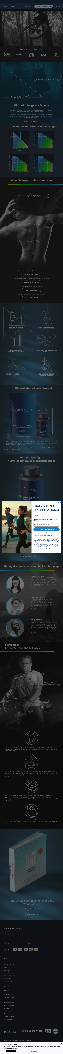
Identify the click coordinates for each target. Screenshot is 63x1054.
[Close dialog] (59, 503)
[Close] (61, 1043)
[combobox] (36, 524)
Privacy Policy (13, 1048)
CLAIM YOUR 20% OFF (46, 529)
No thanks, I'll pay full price (46, 532)
